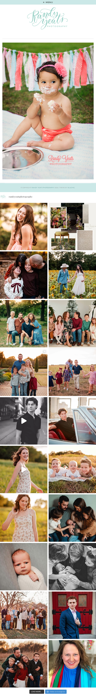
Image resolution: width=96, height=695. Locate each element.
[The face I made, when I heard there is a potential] (23, 566)
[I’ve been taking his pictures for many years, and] (72, 421)
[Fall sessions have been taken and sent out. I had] (23, 275)
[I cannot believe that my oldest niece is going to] (23, 518)
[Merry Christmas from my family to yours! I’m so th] (23, 323)
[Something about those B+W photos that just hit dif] (23, 421)
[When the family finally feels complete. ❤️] (72, 518)
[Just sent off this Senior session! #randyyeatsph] (72, 615)
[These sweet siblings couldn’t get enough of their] (72, 566)
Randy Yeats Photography (43, 187)
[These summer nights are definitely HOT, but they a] (72, 469)
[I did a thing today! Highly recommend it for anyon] (72, 664)
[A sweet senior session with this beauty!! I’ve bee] (23, 226)
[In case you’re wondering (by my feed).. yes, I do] (72, 372)
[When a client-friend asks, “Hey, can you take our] (72, 275)
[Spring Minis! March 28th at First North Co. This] (72, 226)
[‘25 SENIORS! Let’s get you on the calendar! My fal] (23, 469)
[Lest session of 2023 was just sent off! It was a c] (23, 615)
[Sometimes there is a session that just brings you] (23, 664)
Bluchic (71, 187)
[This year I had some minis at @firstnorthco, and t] (72, 323)
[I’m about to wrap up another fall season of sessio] (23, 372)
